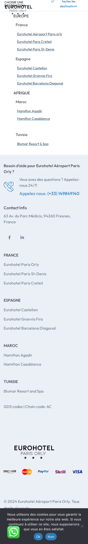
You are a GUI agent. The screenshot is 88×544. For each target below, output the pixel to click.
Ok (38, 537)
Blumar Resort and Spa (24, 391)
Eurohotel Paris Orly (21, 264)
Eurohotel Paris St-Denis (25, 273)
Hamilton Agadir (18, 355)
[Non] (81, 526)
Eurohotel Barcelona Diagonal (30, 328)
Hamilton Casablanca (22, 364)
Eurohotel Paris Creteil (23, 283)
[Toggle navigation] (78, 8)
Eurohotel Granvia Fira (23, 319)
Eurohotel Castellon (21, 309)
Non (51, 537)
